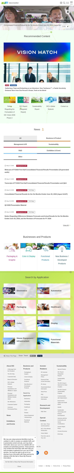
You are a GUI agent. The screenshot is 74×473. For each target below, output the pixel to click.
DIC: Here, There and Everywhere (45, 425)
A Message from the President (12, 370)
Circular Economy (62, 431)
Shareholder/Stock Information (46, 388)
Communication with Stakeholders (62, 397)
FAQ (42, 394)
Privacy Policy (66, 465)
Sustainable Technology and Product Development (62, 412)
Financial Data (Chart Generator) (45, 380)
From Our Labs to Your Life (45, 437)
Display (26, 412)
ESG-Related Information (44, 398)
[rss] (46, 453)
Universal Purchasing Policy (12, 408)
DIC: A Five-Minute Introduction (46, 429)
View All (66, 225)
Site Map (48, 465)
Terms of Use (56, 465)
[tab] (20, 138)
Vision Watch (44, 433)
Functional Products (27, 380)
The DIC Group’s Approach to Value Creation (62, 384)
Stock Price (44, 391)
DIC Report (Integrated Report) (60, 373)
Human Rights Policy (61, 427)
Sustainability (62, 366)
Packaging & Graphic (27, 373)
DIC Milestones (12, 401)
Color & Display (28, 376)
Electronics (27, 398)
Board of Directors (12, 379)
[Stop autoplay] (67, 12)
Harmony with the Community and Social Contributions (62, 421)
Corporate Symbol (12, 404)
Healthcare (27, 407)
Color (25, 410)
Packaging (27, 404)
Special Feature (62, 369)
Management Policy (44, 375)
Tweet (26, 355)
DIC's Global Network (11, 383)
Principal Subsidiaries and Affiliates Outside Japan (12, 396)
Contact (41, 465)
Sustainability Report (61, 379)
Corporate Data (12, 376)
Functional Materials (27, 421)
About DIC (10, 366)
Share (21, 355)
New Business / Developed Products (28, 386)
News (9, 415)
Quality (59, 407)
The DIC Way (11, 374)
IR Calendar (44, 372)
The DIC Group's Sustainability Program (62, 391)
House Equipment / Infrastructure (29, 416)
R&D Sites (43, 411)
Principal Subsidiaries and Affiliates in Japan (12, 388)
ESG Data (60, 434)
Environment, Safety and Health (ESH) (62, 402)
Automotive (27, 401)
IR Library (43, 384)
